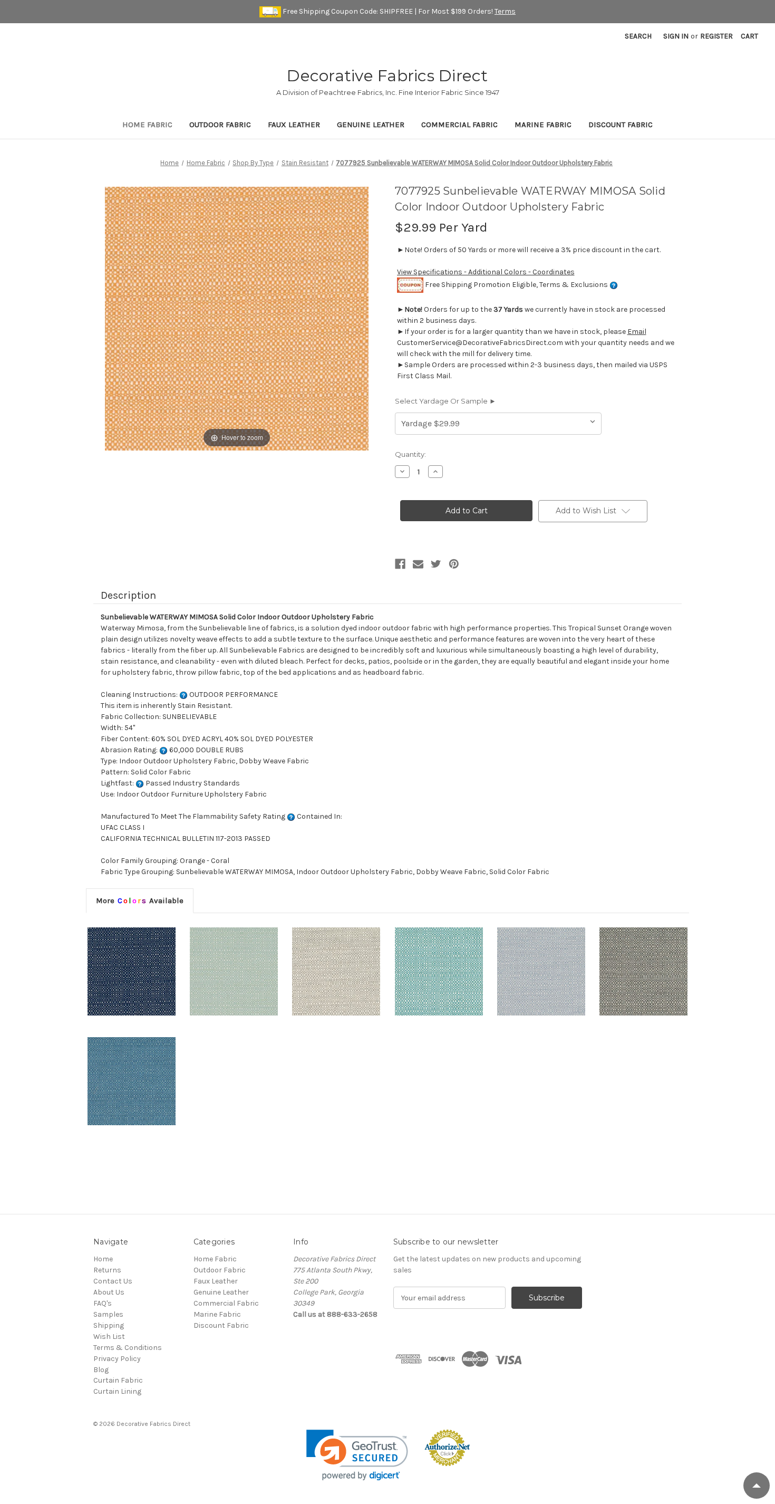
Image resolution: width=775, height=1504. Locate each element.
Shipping (108, 1325)
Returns (107, 1270)
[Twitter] (436, 564)
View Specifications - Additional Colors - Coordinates (486, 271)
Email (636, 331)
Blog (101, 1369)
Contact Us (112, 1281)
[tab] (139, 900)
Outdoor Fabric (220, 124)
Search (638, 36)
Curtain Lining (117, 1391)
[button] (357, 1455)
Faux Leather (294, 124)
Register (716, 36)
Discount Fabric (620, 124)
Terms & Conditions (127, 1347)
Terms (505, 11)
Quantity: (410, 454)
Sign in (676, 36)
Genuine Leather (370, 124)
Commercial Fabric (459, 124)
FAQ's (102, 1303)
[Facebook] (400, 564)
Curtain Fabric (118, 1380)
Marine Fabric (543, 124)
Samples (108, 1314)
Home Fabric (147, 124)
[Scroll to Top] (756, 1485)
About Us (108, 1292)
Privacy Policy (117, 1358)
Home (103, 1258)
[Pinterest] (454, 564)
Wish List (109, 1336)
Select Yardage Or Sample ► (445, 401)
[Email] (418, 564)
